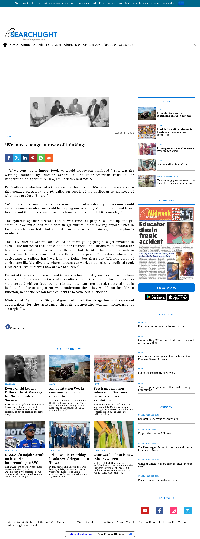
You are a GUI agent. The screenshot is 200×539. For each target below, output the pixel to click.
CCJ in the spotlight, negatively (156, 373)
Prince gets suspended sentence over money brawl (175, 150)
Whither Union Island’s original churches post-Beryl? (166, 465)
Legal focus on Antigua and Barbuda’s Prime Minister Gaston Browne (164, 358)
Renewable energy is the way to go (158, 419)
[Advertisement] (100, 70)
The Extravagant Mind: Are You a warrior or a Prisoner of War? (165, 449)
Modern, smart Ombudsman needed (159, 480)
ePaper (56, 44)
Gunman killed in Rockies (172, 164)
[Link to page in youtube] (145, 510)
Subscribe (126, 44)
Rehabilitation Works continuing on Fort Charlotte (67, 392)
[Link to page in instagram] (173, 510)
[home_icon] (5, 45)
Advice (43, 44)
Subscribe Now (166, 287)
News (13, 44)
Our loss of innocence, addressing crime (161, 326)
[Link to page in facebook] (9, 158)
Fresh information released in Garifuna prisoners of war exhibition (110, 394)
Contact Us (90, 44)
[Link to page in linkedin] (25, 158)
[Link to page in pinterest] (33, 158)
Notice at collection (80, 534)
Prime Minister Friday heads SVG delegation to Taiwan (69, 459)
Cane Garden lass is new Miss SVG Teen (113, 457)
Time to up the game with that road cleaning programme (164, 388)
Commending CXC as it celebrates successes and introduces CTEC (166, 341)
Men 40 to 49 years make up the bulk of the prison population (176, 182)
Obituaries (71, 44)
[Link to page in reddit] (49, 158)
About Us (108, 44)
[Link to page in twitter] (17, 158)
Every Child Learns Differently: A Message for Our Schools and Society (23, 394)
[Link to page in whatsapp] (41, 158)
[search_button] (195, 45)
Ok (181, 3)
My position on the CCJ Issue (155, 433)
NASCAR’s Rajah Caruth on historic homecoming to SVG (25, 459)
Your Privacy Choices (111, 534)
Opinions (27, 44)
